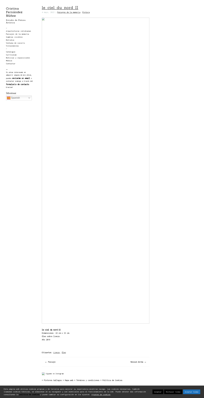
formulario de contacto (17, 84)
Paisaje (51, 362)
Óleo (64, 352)
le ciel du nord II (60, 7)
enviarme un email (21, 78)
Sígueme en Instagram (54, 374)
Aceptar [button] (158, 392)
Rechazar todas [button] (173, 392)
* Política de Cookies (111, 380)
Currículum (11, 55)
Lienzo (56, 352)
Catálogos (10, 52)
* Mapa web (68, 380)
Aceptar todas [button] (191, 392)
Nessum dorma (137, 362)
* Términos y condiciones (87, 380)
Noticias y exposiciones (18, 58)
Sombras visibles (14, 37)
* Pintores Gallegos (52, 380)
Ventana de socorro (15, 43)
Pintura (86, 12)
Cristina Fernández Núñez (14, 12)
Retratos (10, 40)
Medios (9, 61)
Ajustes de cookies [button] (101, 395)
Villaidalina (12, 46)
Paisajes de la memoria (17, 34)
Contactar (10, 64)
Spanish (15, 98)
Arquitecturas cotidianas (18, 31)
